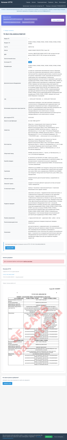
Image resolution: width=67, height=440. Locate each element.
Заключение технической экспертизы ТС (33, 6)
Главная (28, 2)
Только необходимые (58, 436)
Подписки (50, 2)
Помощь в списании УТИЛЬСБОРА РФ (56, 6)
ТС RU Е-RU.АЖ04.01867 (8, 274)
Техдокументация (42, 2)
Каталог (34, 2)
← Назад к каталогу (8, 30)
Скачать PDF (10, 247)
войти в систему (27, 261)
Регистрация (62, 2)
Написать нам (7, 383)
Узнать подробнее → (58, 20)
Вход (56, 2)
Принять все (48, 436)
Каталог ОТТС (6, 2)
